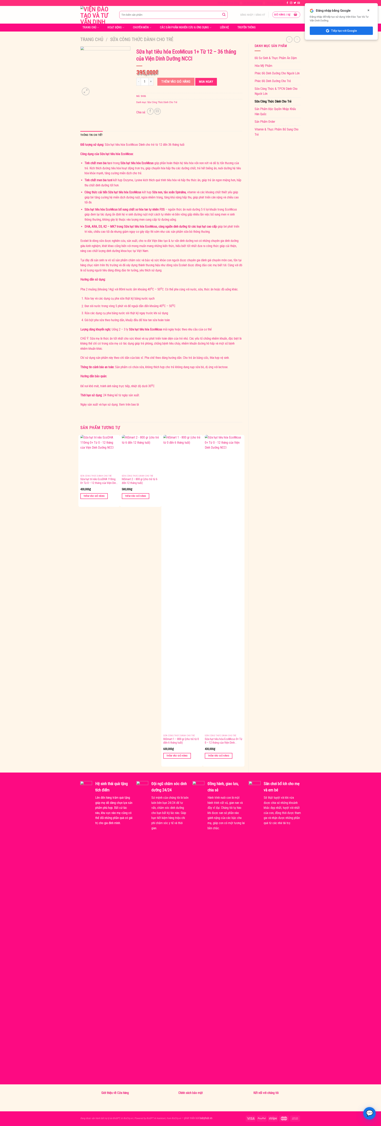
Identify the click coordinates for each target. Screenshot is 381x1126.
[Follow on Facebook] (287, 3)
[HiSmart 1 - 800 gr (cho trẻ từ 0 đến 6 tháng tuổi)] (182, 583)
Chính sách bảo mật (190, 1093)
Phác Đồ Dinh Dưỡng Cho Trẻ (273, 81)
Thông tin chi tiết (91, 134)
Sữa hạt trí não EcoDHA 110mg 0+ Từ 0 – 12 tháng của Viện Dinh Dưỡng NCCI (98, 481)
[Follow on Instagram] (291, 3)
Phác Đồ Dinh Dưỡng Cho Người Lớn (277, 73)
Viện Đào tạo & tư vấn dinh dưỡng (172, 241)
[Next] (242, 600)
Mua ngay (206, 81)
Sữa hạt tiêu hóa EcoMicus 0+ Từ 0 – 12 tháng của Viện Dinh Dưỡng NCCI (223, 741)
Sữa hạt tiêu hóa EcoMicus (121, 144)
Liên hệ (224, 27)
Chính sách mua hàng (228, 2)
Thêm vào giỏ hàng (175, 81)
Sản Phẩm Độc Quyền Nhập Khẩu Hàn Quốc (275, 111)
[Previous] (81, 600)
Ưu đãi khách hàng (252, 2)
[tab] (91, 135)
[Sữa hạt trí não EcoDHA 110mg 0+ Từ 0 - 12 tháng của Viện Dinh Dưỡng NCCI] (99, 454)
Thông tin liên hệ (275, 2)
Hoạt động (115, 27)
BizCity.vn (128, 1118)
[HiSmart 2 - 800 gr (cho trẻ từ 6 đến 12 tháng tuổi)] (141, 454)
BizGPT (116, 1118)
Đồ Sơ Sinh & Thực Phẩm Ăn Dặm (276, 58)
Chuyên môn (141, 27)
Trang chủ (89, 27)
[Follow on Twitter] (295, 3)
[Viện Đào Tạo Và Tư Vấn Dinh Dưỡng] (96, 15)
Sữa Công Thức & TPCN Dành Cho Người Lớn (276, 91)
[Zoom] (85, 91)
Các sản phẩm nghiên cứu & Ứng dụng (184, 27)
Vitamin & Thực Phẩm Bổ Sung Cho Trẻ (276, 131)
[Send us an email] (298, 3)
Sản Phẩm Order (265, 122)
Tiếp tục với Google (344, 30)
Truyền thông (247, 27)
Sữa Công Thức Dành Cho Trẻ (141, 39)
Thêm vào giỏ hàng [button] (94, 496)
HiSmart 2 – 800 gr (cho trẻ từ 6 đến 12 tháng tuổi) (139, 481)
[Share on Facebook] (150, 111)
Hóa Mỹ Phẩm (263, 66)
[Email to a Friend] (157, 111)
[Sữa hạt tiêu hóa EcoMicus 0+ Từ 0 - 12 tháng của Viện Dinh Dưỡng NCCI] (223, 583)
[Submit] (223, 14)
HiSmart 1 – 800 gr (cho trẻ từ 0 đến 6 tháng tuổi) (181, 741)
